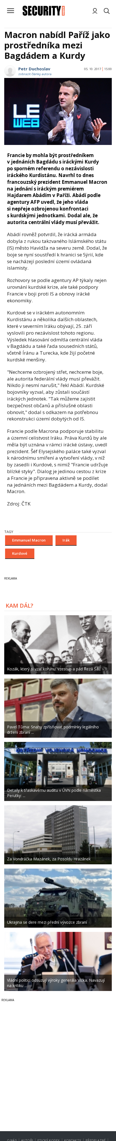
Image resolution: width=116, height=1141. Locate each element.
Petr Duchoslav (34, 68)
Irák (66, 540)
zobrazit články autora (35, 74)
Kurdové (19, 553)
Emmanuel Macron (29, 540)
